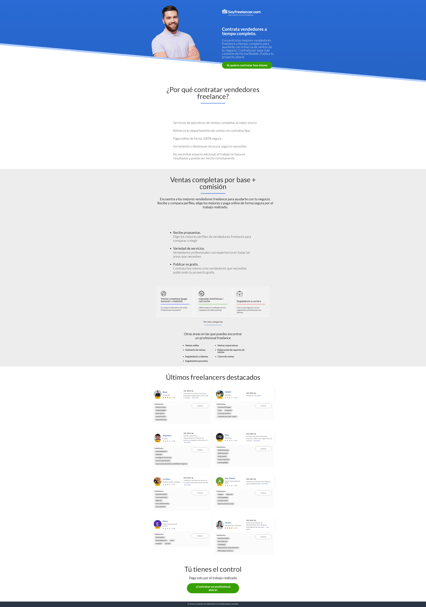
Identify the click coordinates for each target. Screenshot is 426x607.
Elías (227, 435)
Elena (165, 521)
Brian (165, 392)
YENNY (228, 392)
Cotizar (200, 406)
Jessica (228, 522)
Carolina (166, 479)
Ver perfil (195, 398)
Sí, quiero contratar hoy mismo (247, 65)
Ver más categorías (213, 321)
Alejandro (167, 435)
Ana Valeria (230, 478)
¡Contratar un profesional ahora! (213, 588)
